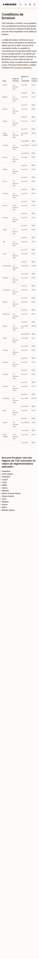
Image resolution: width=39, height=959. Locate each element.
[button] (20, 4)
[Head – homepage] (10, 4)
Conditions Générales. (22, 68)
